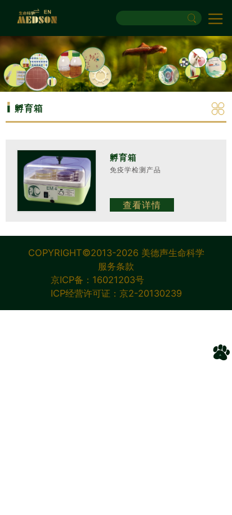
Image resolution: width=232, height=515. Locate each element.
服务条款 (116, 266)
